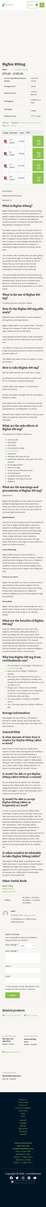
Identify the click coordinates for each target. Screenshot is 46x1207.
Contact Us (23, 1105)
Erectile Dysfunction (26, 123)
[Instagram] (23, 1177)
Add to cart (39, 142)
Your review (11, 950)
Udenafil (23, 1134)
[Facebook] (11, 1177)
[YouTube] (34, 1177)
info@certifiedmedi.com (23, 1148)
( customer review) (20, 69)
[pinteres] (28, 1177)
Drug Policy (23, 1110)
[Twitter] (17, 1177)
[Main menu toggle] (42, 5)
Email (8, 976)
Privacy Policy (23, 1102)
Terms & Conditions (23, 1108)
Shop (23, 1113)
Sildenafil (37, 123)
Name (8, 966)
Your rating (11, 944)
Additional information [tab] (12, 195)
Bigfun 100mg (11, 125)
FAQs (23, 1116)
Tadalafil (23, 1123)
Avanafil (23, 1126)
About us (23, 1099)
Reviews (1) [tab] (7, 200)
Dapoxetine (23, 1128)
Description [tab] (7, 191)
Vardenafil (23, 1131)
